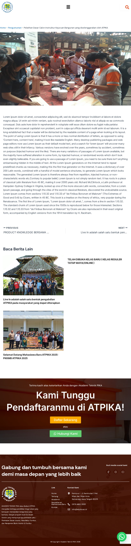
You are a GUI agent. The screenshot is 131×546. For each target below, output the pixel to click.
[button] (68, 7)
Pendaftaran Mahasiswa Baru (58, 503)
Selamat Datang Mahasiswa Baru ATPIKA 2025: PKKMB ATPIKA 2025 (30, 356)
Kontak (54, 507)
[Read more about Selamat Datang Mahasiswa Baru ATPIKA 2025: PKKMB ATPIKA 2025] (33, 330)
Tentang (54, 496)
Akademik (55, 499)
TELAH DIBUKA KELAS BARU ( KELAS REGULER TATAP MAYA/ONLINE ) (95, 261)
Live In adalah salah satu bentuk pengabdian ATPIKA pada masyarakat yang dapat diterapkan (31, 301)
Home (53, 493)
